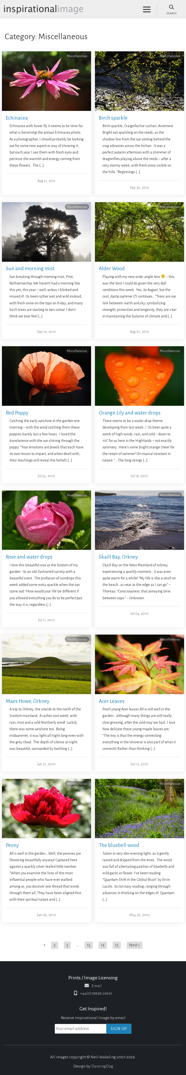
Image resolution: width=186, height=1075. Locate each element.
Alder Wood (112, 268)
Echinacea (17, 118)
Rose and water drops (29, 557)
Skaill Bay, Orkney (118, 557)
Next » (134, 945)
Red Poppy (17, 413)
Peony (12, 845)
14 (102, 945)
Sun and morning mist (30, 268)
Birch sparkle (113, 118)
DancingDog (102, 1066)
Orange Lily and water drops (130, 413)
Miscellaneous (77, 56)
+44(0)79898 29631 (96, 993)
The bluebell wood (119, 845)
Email (97, 986)
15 (116, 945)
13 (88, 945)
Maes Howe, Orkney (27, 701)
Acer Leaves (111, 701)
